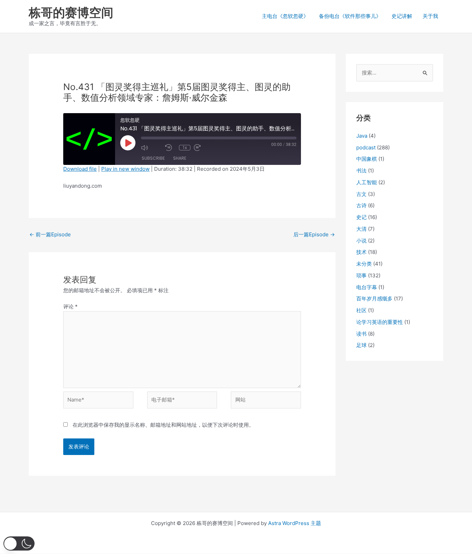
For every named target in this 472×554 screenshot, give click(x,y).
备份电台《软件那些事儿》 (350, 16)
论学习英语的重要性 (379, 322)
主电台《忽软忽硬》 (285, 16)
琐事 (361, 275)
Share (179, 158)
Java (361, 135)
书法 (361, 170)
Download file (80, 169)
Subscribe (153, 158)
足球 (361, 345)
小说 (361, 240)
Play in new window (125, 169)
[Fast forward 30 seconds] (204, 147)
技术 (361, 252)
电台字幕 (366, 287)
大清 (361, 229)
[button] (19, 543)
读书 (361, 333)
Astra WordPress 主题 (294, 523)
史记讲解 (401, 16)
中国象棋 (366, 159)
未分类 (364, 263)
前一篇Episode (50, 234)
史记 (361, 217)
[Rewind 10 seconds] (170, 147)
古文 (361, 194)
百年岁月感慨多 (374, 298)
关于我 (430, 16)
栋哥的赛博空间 (71, 12)
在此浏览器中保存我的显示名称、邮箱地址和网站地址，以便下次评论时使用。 (163, 425)
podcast (366, 147)
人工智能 (366, 182)
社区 (361, 310)
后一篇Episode (314, 234)
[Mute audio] (151, 147)
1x (184, 147)
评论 (70, 306)
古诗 (361, 205)
